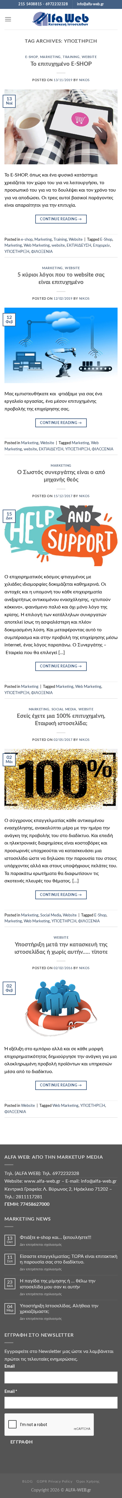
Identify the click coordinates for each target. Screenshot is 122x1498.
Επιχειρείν (101, 245)
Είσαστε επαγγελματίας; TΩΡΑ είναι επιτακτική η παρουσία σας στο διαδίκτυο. (68, 1259)
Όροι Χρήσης (88, 1481)
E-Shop (106, 239)
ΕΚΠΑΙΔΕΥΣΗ (79, 245)
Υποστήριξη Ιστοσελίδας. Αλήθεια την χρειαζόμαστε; (59, 1308)
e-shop (31, 57)
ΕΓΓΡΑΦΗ (21, 1442)
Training (71, 57)
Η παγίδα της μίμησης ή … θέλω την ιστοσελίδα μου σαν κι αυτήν (57, 1284)
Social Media (64, 709)
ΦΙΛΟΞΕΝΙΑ (42, 251)
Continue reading (61, 219)
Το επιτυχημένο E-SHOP (61, 64)
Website (89, 57)
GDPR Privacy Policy (55, 1481)
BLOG (27, 1481)
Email (9, 1366)
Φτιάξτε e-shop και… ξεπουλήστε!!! (55, 1237)
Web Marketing (37, 245)
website (58, 245)
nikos (84, 80)
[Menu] (8, 19)
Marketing (50, 57)
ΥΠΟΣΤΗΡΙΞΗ (16, 251)
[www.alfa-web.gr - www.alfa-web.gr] (61, 19)
